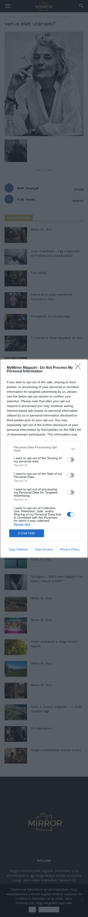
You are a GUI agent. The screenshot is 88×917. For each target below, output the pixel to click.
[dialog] (44, 458)
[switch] (70, 459)
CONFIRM (26, 533)
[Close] (79, 368)
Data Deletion (18, 549)
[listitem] (44, 449)
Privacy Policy (69, 549)
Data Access (44, 549)
